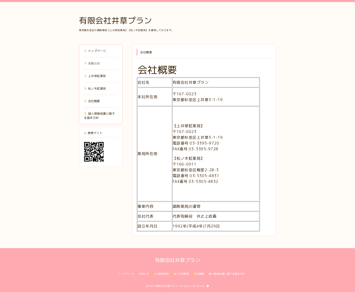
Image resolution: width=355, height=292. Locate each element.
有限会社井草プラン (115, 20)
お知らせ (94, 63)
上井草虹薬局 (97, 76)
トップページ (97, 51)
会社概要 (94, 101)
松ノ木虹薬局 (97, 88)
